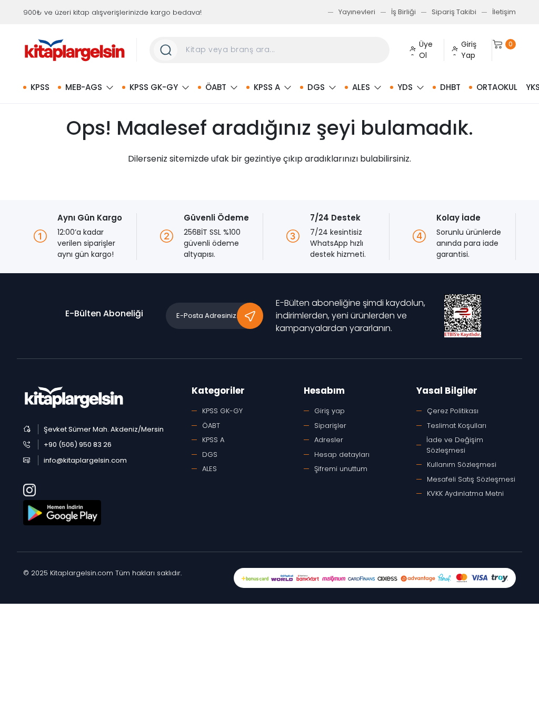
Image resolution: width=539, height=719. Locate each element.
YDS (405, 87)
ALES (361, 87)
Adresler (328, 440)
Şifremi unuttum (340, 469)
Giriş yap (329, 411)
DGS (316, 87)
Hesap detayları (342, 455)
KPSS (40, 87)
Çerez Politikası (452, 411)
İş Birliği (403, 12)
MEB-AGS (83, 87)
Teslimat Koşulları (456, 426)
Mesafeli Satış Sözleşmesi (471, 479)
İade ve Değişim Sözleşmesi (454, 445)
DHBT (450, 87)
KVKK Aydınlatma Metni (465, 493)
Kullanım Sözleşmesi (461, 465)
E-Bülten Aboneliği (104, 313)
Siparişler (330, 426)
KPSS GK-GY (153, 87)
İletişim (504, 12)
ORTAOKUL (496, 87)
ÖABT (215, 87)
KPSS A (267, 87)
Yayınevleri (356, 12)
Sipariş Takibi (454, 12)
